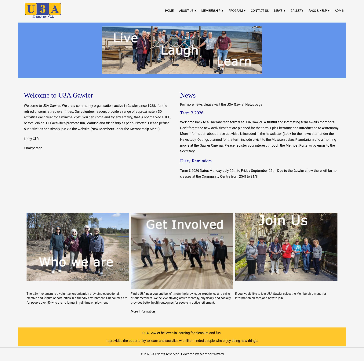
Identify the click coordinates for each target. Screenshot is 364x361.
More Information (143, 311)
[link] (42, 11)
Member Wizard (212, 354)
